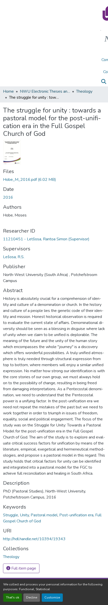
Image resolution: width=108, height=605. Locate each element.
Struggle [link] (10, 515)
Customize (52, 597)
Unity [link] (24, 515)
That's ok (12, 597)
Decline (31, 597)
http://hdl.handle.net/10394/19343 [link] (34, 539)
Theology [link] (84, 91)
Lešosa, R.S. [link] (13, 257)
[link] (54, 180)
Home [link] (8, 91)
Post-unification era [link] (76, 515)
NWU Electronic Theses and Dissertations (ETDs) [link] (45, 91)
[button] (103, 82)
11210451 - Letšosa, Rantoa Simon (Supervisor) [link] (46, 239)
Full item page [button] (23, 568)
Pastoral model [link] (44, 515)
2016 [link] (8, 197)
